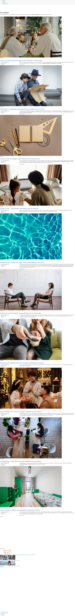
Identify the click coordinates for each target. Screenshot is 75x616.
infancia (17, 14)
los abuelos (36, 63)
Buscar (4, 1)
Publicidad (3, 613)
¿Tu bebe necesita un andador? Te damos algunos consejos (10, 560)
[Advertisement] (25, 8)
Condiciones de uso (4, 611)
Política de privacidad (4, 612)
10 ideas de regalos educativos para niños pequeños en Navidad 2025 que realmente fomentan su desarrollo (17, 554)
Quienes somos (5, 3)
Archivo (4, 0)
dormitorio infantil (59, 512)
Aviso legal (3, 614)
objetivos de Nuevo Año (48, 415)
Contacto (4, 2)
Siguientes (1, 516)
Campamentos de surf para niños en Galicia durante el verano (10, 565)
